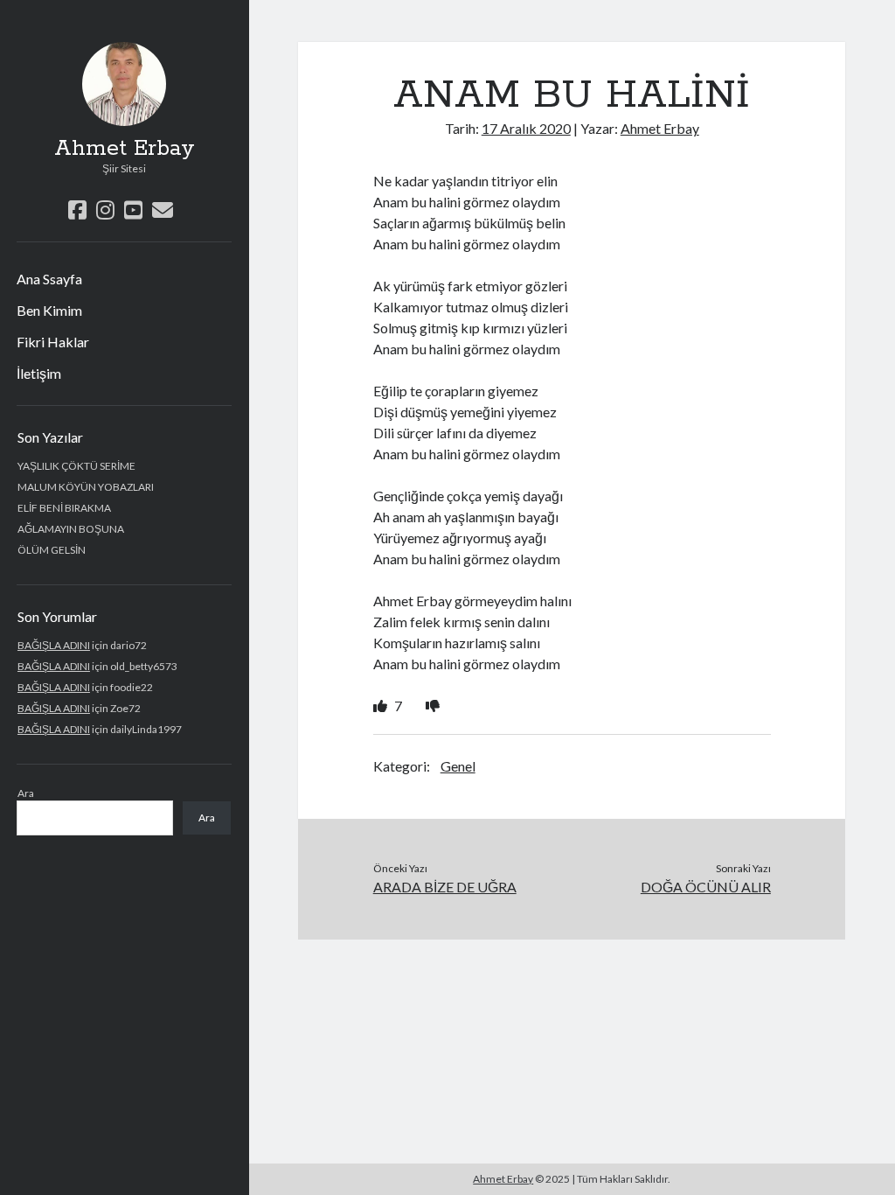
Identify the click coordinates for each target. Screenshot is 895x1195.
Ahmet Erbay (124, 149)
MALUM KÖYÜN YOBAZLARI (85, 486)
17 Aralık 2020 (526, 128)
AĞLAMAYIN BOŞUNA (70, 528)
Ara (25, 793)
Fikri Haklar (53, 341)
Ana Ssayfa (49, 278)
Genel (458, 766)
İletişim (39, 373)
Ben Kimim (49, 310)
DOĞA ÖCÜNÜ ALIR (706, 886)
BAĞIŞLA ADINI (53, 645)
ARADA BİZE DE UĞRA (445, 886)
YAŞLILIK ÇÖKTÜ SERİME (76, 465)
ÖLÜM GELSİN (51, 549)
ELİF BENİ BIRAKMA (64, 507)
